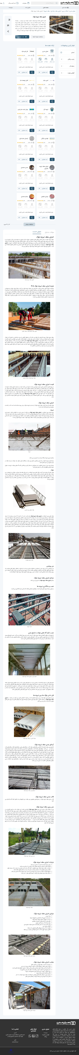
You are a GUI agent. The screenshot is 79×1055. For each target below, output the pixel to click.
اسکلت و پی (65, 11)
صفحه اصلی (45, 7)
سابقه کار (72, 66)
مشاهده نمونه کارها (38, 37)
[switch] (62, 59)
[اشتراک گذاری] (8, 31)
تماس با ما (27, 7)
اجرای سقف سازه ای (56, 11)
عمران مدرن (72, 11)
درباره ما (11, 7)
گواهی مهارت (71, 73)
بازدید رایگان (71, 59)
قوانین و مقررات (45, 1035)
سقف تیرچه (47, 11)
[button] (52, 72)
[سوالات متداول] (8, 25)
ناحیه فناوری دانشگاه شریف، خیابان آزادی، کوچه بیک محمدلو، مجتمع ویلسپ (15, 1035)
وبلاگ (45, 1037)
